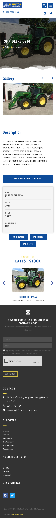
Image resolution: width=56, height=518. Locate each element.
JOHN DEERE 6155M (28, 297)
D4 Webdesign (17, 514)
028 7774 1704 (14, 405)
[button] (44, 5)
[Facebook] (45, 13)
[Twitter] (50, 13)
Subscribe (10, 374)
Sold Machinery (19, 47)
